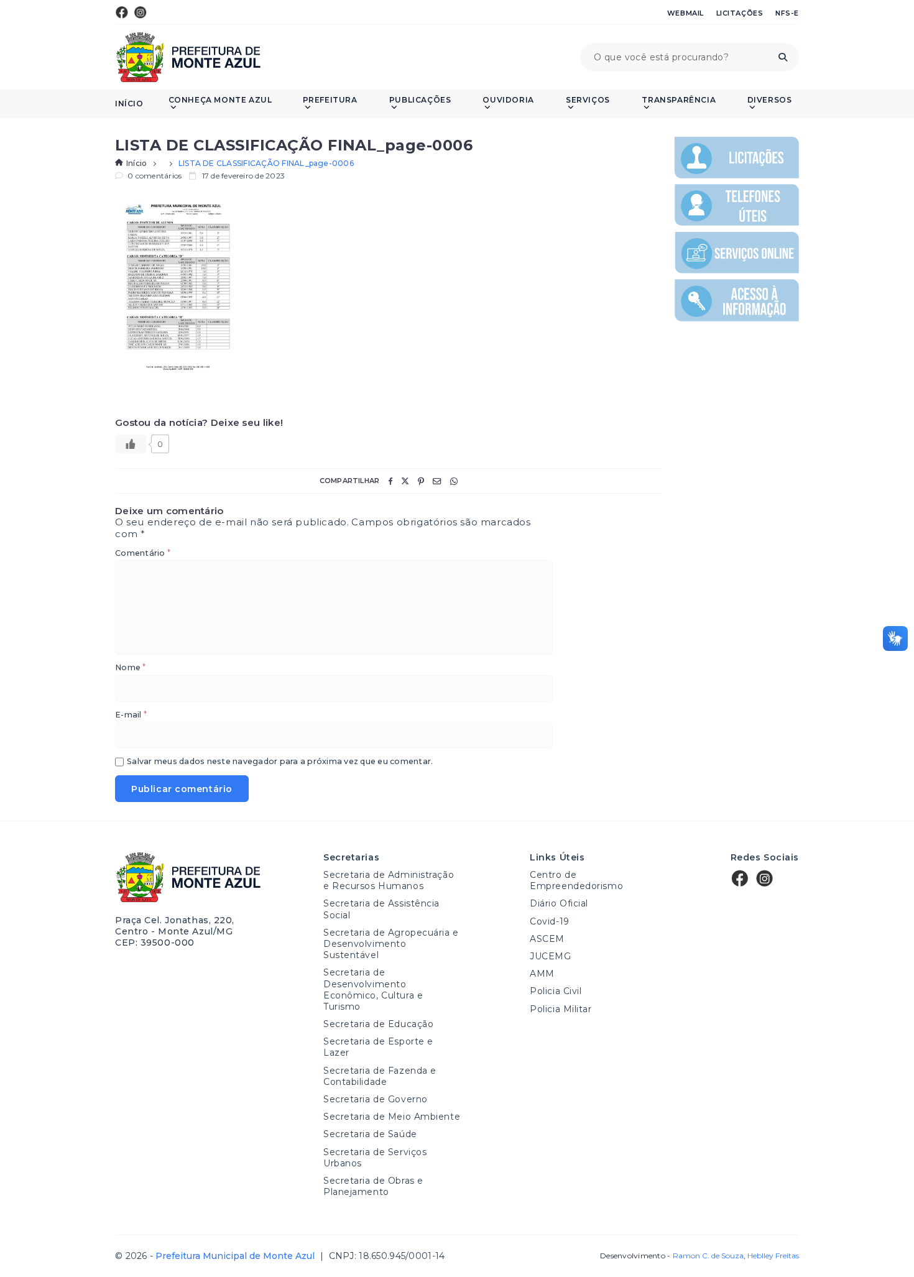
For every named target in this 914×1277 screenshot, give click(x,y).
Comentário (142, 554)
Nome (130, 668)
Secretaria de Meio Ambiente (391, 1116)
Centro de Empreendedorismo (576, 880)
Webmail (685, 13)
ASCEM (547, 938)
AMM (542, 973)
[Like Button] (130, 444)
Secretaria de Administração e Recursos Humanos (388, 880)
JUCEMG (550, 956)
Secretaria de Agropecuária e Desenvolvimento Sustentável (391, 944)
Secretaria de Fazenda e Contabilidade (379, 1076)
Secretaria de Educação (378, 1024)
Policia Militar (560, 1009)
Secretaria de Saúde (370, 1134)
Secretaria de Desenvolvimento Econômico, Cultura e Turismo (373, 989)
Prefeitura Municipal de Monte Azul (188, 57)
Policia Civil (555, 991)
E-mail (131, 715)
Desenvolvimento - (671, 1256)
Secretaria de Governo (375, 1099)
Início (129, 104)
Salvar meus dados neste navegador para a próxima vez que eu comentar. (280, 762)
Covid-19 (549, 921)
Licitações (740, 13)
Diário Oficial (559, 903)
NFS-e (787, 13)
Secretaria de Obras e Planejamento (373, 1186)
